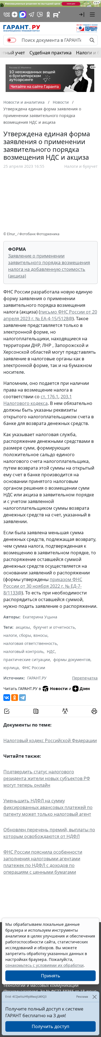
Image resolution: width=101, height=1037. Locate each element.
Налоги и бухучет (81, 166)
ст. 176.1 (49, 397)
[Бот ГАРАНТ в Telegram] (39, 14)
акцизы (23, 627)
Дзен (85, 688)
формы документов (71, 659)
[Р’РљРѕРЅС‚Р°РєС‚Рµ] (6, 697)
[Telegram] (22, 697)
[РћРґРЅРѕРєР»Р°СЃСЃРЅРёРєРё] (14, 697)
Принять (50, 976)
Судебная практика (50, 53)
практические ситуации (26, 659)
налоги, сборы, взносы (25, 635)
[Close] (94, 997)
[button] (81, 14)
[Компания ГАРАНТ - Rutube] (56, 14)
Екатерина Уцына (40, 617)
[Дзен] (14, 14)
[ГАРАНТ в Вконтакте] (6, 14)
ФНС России (33, 667)
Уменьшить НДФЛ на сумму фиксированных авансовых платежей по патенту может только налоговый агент (48, 807)
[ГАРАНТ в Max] (22, 14)
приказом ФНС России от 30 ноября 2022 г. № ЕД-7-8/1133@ (42, 586)
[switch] (11, 40)
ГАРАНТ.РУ (37, 678)
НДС (51, 651)
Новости (59, 688)
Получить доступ (50, 1026)
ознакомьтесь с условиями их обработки (44, 965)
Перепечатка (85, 678)
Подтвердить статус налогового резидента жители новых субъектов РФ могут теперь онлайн (46, 778)
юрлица (11, 667)
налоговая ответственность (30, 643)
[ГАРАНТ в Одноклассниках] (48, 14)
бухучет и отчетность (54, 627)
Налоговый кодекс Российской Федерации (50, 740)
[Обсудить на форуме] (65, 711)
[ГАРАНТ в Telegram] (31, 14)
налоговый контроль (23, 651)
